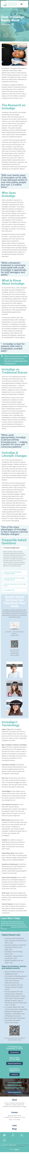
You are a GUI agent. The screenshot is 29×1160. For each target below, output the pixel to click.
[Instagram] (4, 1140)
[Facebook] (4, 1135)
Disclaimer (8, 1146)
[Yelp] (22, 1135)
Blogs (14, 1129)
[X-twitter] (13, 1135)
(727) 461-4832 (12, 96)
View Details (21, 1018)
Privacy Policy (25, 1145)
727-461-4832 (16, 1119)
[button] (21, 4)
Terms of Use (19, 1145)
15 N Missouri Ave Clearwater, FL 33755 (14, 1117)
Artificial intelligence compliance (17, 1146)
